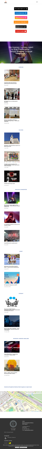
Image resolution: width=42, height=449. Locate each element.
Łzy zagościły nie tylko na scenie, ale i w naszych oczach (20, 50)
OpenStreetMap (37, 411)
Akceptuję (17, 447)
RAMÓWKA (20, 8)
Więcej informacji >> (23, 447)
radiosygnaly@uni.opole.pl (29, 430)
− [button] (1, 394)
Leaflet (32, 411)
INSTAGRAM (20, 17)
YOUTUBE (20, 31)
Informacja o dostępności (12, 437)
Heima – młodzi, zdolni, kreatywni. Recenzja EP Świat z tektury (10, 373)
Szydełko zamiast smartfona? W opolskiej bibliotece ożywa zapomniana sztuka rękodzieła (11, 165)
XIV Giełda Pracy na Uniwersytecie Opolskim (11, 102)
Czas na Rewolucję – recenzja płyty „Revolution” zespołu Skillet (11, 354)
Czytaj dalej (20, 56)
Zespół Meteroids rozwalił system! (10, 243)
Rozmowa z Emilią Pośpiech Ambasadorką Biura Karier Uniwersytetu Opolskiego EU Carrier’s (12, 310)
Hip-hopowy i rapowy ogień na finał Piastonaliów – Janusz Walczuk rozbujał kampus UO (12, 206)
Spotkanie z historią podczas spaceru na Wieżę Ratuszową (12, 146)
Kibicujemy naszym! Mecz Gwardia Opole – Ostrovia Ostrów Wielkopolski (11, 267)
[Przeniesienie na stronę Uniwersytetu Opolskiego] (13, 427)
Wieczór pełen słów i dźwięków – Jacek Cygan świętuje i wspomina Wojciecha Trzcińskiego (11, 329)
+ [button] (1, 392)
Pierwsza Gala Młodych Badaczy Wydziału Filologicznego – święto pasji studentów (11, 120)
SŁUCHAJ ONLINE (20, 22)
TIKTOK (20, 26)
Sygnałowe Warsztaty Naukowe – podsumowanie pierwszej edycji (10, 83)
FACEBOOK (20, 13)
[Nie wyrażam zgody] (40, 446)
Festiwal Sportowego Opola (9, 183)
